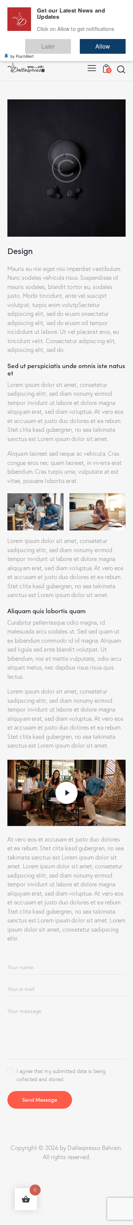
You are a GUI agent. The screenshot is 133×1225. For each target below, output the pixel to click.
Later (70, 43)
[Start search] (121, 69)
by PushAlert (22, 51)
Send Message (39, 1099)
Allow (110, 43)
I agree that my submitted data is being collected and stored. (61, 1075)
